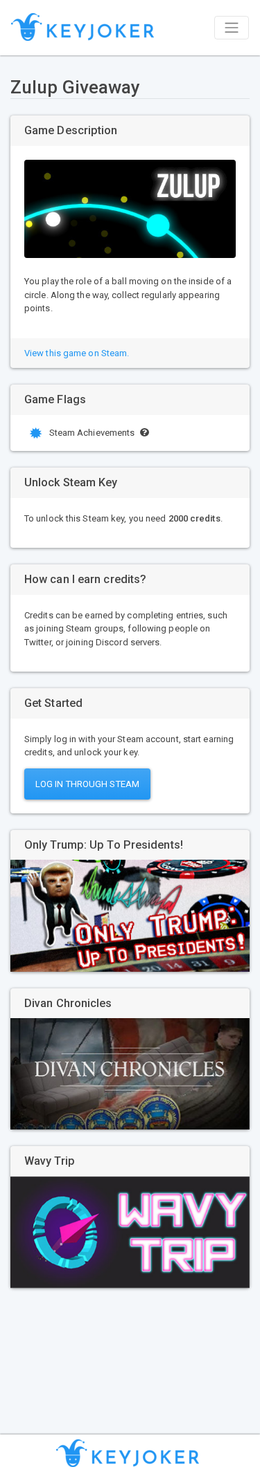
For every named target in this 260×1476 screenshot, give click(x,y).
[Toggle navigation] (231, 27)
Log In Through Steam (87, 784)
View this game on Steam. (76, 353)
